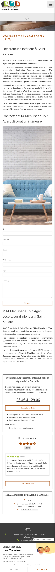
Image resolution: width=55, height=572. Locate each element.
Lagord (22, 343)
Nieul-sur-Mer (31, 343)
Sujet (5, 270)
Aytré (41, 343)
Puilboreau (7, 346)
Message (6, 281)
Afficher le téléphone (29, 510)
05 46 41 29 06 (28, 400)
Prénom (6, 239)
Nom (5, 229)
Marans (17, 346)
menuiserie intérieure (31, 334)
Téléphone (7, 260)
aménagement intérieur (42, 331)
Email (5, 250)
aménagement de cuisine (12, 334)
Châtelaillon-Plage (10, 343)
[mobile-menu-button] (50, 4)
